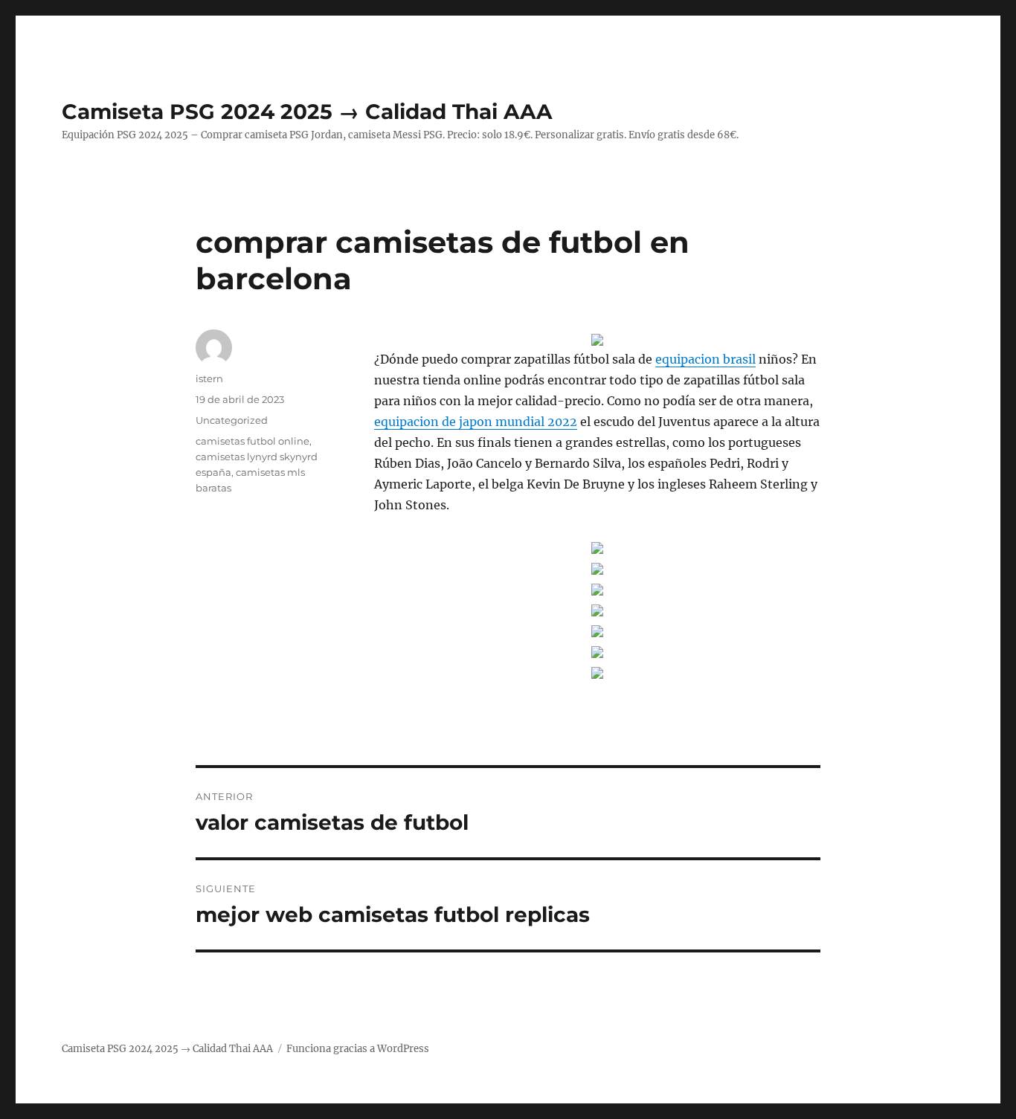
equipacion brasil (705, 359)
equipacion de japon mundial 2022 (475, 421)
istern (209, 378)
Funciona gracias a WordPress (357, 1048)
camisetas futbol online (252, 441)
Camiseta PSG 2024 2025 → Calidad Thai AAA (307, 111)
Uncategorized (232, 420)
